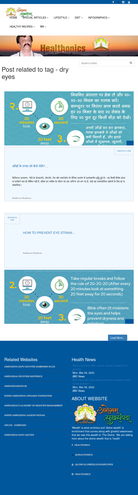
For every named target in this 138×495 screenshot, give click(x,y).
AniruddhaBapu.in (15, 386)
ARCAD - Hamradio (15, 425)
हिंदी (42, 26)
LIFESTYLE (61, 17)
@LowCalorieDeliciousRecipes (93, 464)
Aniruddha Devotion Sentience (23, 376)
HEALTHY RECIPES (21, 26)
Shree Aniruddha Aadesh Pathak (24, 415)
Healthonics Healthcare (21, 198)
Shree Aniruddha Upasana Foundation (28, 395)
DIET (78, 17)
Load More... (117, 337)
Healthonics (81, 445)
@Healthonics (83, 454)
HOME (13, 17)
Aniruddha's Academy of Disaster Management (33, 405)
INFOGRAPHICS (98, 17)
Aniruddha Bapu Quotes (19, 434)
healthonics (82, 474)
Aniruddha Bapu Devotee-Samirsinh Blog (29, 366)
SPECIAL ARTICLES (35, 17)
